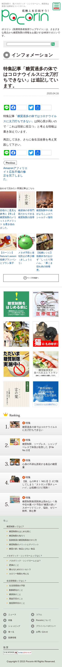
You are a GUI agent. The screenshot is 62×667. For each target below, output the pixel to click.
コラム (39, 614)
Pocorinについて (43, 620)
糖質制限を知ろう (17, 536)
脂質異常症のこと (17, 603)
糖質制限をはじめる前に (20, 531)
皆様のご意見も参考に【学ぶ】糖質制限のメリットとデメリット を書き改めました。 (8, 219)
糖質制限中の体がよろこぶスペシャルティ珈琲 (44, 214)
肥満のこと (14, 565)
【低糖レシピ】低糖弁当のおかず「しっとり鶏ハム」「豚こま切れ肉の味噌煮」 (44, 261)
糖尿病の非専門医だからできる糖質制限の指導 (26, 214)
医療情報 (12, 637)
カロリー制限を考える (19, 574)
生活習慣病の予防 (17, 585)
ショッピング (14, 626)
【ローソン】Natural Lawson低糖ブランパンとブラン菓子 (8, 257)
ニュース (12, 614)
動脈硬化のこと (16, 590)
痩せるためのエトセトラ (20, 569)
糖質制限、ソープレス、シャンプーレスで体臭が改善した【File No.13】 (39, 447)
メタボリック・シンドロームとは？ (25, 561)
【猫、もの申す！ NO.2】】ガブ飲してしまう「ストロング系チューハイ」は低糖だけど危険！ (40, 484)
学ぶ (5, 520)
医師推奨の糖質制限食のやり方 (23, 540)
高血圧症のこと (16, 598)
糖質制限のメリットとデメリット (24, 544)
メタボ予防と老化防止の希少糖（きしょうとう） (26, 257)
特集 (10, 620)
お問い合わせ (42, 632)
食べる (11, 632)
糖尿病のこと (15, 594)
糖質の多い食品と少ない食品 (22, 549)
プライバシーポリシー (46, 626)
